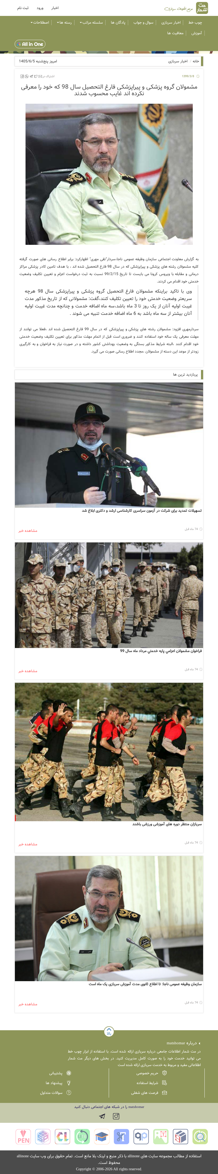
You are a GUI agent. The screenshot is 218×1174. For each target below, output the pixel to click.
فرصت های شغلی (144, 1092)
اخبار (54, 8)
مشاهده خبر (27, 531)
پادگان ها (118, 22)
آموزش (196, 33)
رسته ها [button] (66, 22)
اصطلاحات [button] (41, 22)
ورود (40, 8)
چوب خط (195, 22)
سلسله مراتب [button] (92, 22)
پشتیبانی (55, 1073)
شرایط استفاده (147, 1083)
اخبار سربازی (171, 22)
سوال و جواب (143, 22)
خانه (196, 61)
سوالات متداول (51, 1092)
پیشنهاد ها (54, 1083)
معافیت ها (175, 33)
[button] (23, 8)
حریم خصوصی (147, 1073)
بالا (109, 1034)
